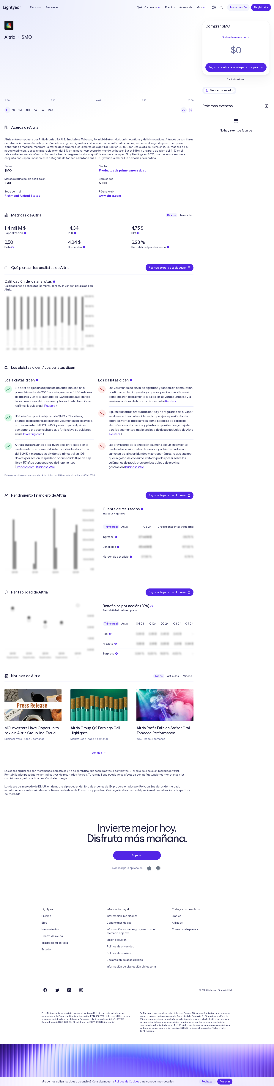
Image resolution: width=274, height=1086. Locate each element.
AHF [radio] (28, 110)
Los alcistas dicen (19, 380)
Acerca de (185, 7)
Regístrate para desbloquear (167, 267)
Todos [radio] (159, 676)
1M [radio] (20, 110)
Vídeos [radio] (187, 676)
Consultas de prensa (185, 929)
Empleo (177, 916)
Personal (35, 7)
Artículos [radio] (173, 676)
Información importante (122, 916)
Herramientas (50, 929)
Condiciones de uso (119, 922)
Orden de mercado (234, 37)
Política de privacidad (120, 946)
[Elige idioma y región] (214, 7)
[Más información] (267, 106)
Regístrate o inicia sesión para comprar (234, 67)
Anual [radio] (124, 526)
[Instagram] (81, 990)
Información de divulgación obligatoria (131, 966)
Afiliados (177, 922)
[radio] (184, 110)
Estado (46, 949)
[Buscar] (221, 7)
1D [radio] (7, 110)
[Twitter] (57, 990)
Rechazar (207, 1081)
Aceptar (225, 1081)
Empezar (137, 855)
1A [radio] (35, 110)
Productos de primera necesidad (122, 170)
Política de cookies (119, 953)
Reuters (49, 406)
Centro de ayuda (52, 936)
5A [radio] (42, 110)
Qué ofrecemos (147, 7)
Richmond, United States (22, 196)
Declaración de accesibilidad (125, 960)
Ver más (97, 752)
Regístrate (261, 7)
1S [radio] (13, 110)
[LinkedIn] (69, 990)
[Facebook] (45, 990)
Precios (170, 7)
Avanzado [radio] (185, 215)
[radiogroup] (29, 110)
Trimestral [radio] (111, 526)
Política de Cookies (127, 1081)
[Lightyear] (12, 7)
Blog (44, 922)
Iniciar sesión (238, 7)
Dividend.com (25, 467)
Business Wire (45, 467)
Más (199, 7)
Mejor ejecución (117, 939)
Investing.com (32, 434)
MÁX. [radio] (51, 110)
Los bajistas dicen (113, 380)
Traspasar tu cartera (55, 942)
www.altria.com (110, 196)
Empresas (52, 7)
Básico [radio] (171, 215)
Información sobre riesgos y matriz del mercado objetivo (131, 931)
